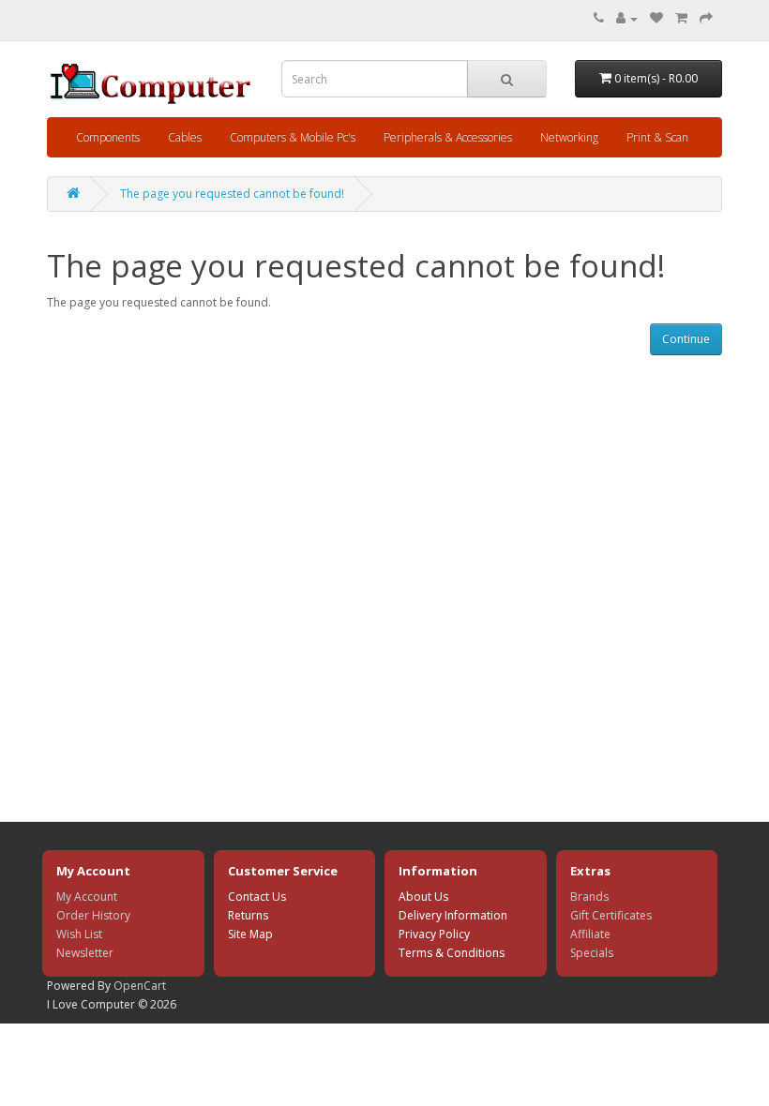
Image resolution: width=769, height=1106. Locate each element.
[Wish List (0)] (656, 18)
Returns (248, 915)
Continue (686, 339)
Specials (591, 953)
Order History (93, 915)
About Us (423, 896)
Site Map (250, 934)
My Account (86, 896)
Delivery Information (453, 915)
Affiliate (590, 934)
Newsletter (84, 953)
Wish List (79, 934)
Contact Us (257, 896)
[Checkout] (706, 18)
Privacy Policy (434, 934)
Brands (589, 896)
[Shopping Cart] (681, 18)
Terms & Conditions (452, 953)
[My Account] (627, 18)
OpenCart (139, 986)
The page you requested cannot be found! (232, 194)
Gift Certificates (611, 915)
